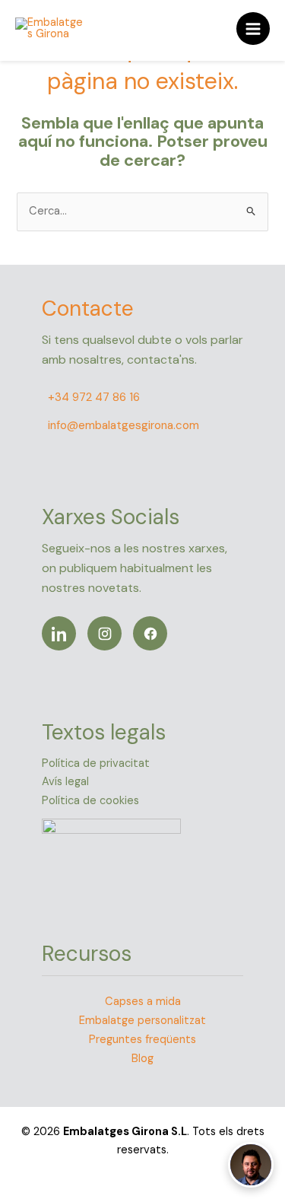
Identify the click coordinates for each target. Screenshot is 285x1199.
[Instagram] (104, 633)
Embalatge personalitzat (142, 1020)
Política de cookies (90, 801)
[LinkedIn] (59, 633)
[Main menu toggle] (253, 29)
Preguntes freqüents (142, 1039)
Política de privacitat (96, 763)
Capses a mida (143, 1001)
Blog (142, 1058)
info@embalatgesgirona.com (123, 425)
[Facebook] (150, 633)
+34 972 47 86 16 (94, 397)
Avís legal (65, 781)
